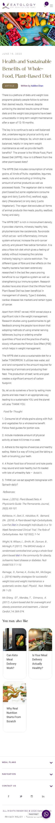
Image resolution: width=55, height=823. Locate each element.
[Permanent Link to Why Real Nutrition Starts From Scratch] (14, 692)
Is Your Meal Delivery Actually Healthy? (39, 662)
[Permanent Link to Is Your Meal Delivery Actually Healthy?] (40, 639)
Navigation (9, 774)
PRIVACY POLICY (14, 817)
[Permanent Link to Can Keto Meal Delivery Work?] (14, 639)
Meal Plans (9, 762)
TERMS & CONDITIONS (38, 817)
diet (18, 555)
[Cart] (45, 6)
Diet (13, 524)
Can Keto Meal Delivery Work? (12, 662)
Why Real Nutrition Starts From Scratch (14, 715)
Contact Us (9, 786)
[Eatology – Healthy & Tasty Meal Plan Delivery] (18, 6)
